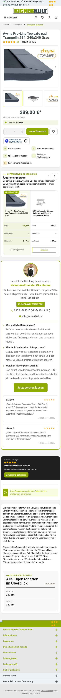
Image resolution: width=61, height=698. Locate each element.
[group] (30, 66)
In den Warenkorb (37, 131)
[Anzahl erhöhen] (22, 131)
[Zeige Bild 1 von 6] (16, 83)
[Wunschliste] (42, 17)
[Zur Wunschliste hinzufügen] (53, 131)
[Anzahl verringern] (6, 131)
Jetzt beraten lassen (30, 387)
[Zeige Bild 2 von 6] (22, 83)
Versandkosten (20, 117)
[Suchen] (35, 17)
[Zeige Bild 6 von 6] (44, 83)
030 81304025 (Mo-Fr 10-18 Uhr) (32, 310)
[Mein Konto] (49, 17)
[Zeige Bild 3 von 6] (27, 83)
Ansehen (44, 250)
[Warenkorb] (56, 17)
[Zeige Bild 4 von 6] (33, 83)
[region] (30, 66)
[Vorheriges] (5, 66)
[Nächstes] (55, 66)
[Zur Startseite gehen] (30, 11)
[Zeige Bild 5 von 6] (39, 83)
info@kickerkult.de (32, 316)
